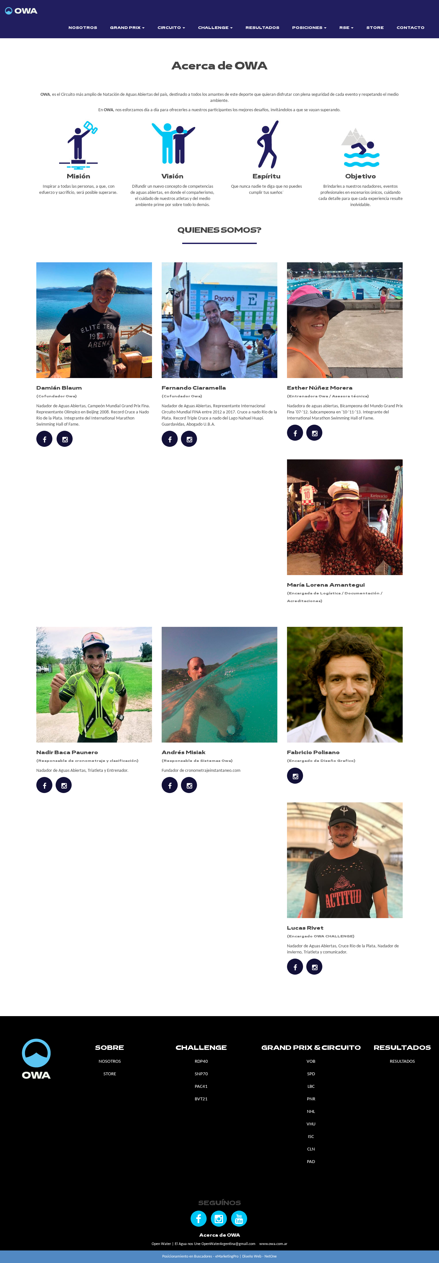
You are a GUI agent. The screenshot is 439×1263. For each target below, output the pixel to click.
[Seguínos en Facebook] (199, 1219)
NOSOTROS (82, 28)
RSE (344, 28)
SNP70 (201, 1074)
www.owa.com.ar (273, 1244)
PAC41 (201, 1086)
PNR (311, 1099)
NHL (311, 1111)
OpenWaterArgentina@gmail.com (228, 1244)
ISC (311, 1136)
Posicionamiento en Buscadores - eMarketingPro (200, 1256)
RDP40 (201, 1061)
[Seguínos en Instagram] (219, 1219)
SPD (311, 1074)
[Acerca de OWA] (37, 8)
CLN (311, 1149)
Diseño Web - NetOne (259, 1256)
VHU (311, 1124)
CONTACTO (411, 28)
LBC (311, 1086)
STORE (375, 28)
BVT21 (201, 1099)
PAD (311, 1161)
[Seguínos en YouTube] (239, 1219)
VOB (311, 1061)
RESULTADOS (262, 28)
